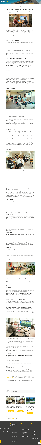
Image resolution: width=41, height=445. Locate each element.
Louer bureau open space (25, 433)
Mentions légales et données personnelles (15, 441)
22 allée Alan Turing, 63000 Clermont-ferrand (15, 424)
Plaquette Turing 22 (14, 432)
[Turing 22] (4, 2)
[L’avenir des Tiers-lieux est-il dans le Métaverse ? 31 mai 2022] (0, 441)
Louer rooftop (34, 434)
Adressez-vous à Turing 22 (10, 377)
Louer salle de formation (35, 431)
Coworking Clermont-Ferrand (25, 429)
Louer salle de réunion (35, 430)
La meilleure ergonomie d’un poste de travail (19, 408)
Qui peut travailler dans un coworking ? (10, 408)
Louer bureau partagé (24, 432)
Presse (12, 433)
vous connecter (12, 418)
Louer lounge (33, 435)
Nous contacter (13, 442)
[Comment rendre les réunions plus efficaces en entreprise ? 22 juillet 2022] (40, 441)
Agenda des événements (35, 438)
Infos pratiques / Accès (14, 436)
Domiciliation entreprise (25, 436)
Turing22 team (14, 391)
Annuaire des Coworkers (15, 439)
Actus (12, 429)
